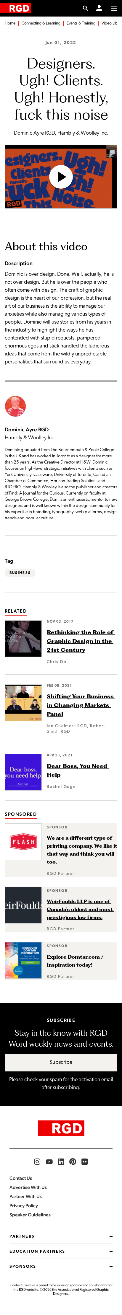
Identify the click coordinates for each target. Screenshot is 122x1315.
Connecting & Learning (41, 23)
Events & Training (81, 23)
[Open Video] (61, 177)
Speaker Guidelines (30, 1215)
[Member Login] (99, 8)
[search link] (85, 8)
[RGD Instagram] (37, 1161)
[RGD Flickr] (84, 1161)
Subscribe (61, 1062)
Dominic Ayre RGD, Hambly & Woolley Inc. (61, 133)
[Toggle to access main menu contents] (113, 8)
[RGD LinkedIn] (61, 1161)
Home (10, 23)
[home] (15, 8)
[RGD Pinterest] (72, 1161)
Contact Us (20, 1178)
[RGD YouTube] (49, 1161)
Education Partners (37, 1251)
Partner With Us (25, 1196)
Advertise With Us (28, 1187)
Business (20, 573)
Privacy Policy (23, 1205)
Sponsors (22, 1267)
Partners (22, 1236)
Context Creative (22, 1285)
